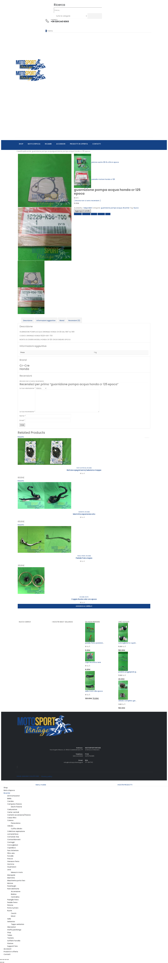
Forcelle (10, 856)
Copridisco (11, 848)
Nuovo (136, 208)
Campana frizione (14, 804)
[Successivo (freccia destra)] (3, 962)
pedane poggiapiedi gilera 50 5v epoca (133, 672)
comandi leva (12, 834)
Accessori (60, 144)
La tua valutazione (27, 388)
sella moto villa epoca (94, 691)
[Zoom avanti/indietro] (1, 959)
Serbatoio (11, 921)
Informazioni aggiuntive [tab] (46, 320)
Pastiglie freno (13, 900)
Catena (10, 820)
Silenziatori (11, 927)
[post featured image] (44, 451)
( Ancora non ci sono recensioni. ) (87, 200)
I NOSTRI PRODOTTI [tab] (124, 785)
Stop (9, 932)
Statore (10, 943)
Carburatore (12, 809)
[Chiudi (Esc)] (8, 959)
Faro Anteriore (13, 850)
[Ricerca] (88, 16)
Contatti (96, 144)
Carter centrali (13, 812)
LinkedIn (94, 214)
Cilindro (10, 826)
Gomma (10, 864)
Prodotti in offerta (79, 144)
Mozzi (13, 916)
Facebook (78, 214)
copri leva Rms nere (93, 662)
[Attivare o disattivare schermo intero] (3, 959)
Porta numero (12, 908)
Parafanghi (11, 886)
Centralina (15, 897)
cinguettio (86, 214)
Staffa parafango (14, 930)
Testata (10, 938)
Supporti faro (12, 946)
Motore (10, 883)
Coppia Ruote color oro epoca (84, 599)
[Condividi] (5, 959)
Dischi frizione (16, 807)
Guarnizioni (11, 867)
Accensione (15, 891)
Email (22, 420)
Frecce (10, 859)
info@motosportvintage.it (73, 762)
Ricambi (48, 144)
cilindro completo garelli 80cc (130, 701)
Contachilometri (13, 839)
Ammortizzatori (13, 796)
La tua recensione (27, 411)
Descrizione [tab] (27, 320)
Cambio (10, 801)
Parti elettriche (81, 468)
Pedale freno (81, 556)
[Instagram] (17, 767)
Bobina (13, 894)
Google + (101, 214)
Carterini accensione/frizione (19, 815)
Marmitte (81, 512)
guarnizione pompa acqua (111, 208)
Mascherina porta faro (16, 880)
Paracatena (15, 823)
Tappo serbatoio (17, 924)
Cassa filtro (11, 818)
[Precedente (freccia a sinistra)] (1, 962)
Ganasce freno (13, 861)
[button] (59, 5)
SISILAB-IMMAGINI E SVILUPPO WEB (28, 776)
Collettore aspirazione (16, 831)
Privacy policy (46, 776)
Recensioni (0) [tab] (74, 320)
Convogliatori (12, 845)
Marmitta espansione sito (84, 514)
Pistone (10, 905)
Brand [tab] (62, 320)
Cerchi (13, 913)
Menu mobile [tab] (41, 785)
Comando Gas (13, 837)
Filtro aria (11, 853)
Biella (9, 798)
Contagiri (11, 842)
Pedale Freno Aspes (84, 558)
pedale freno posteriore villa (96, 643)
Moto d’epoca (34, 144)
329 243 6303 (78, 756)
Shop (21, 144)
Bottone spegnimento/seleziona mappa (84, 470)
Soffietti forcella (13, 941)
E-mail (107, 214)
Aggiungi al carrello (82, 211)
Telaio (9, 935)
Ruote (86, 597)
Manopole (11, 875)
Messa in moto (17, 872)
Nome (23, 416)
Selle (9, 919)
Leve (9, 869)
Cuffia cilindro (16, 828)
